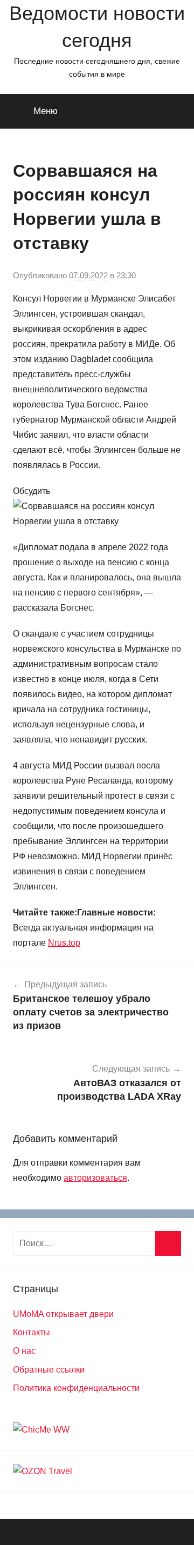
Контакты (31, 1332)
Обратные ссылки (49, 1369)
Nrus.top (64, 942)
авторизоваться (95, 1177)
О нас (24, 1350)
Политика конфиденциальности (76, 1388)
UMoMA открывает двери (63, 1314)
